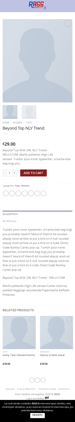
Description (10, 214)
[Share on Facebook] (12, 193)
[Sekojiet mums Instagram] (37, 380)
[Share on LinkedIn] (43, 193)
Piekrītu (37, 415)
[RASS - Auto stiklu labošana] (37, 6)
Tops (29, 122)
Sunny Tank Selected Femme (19, 355)
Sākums (10, 389)
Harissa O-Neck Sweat (52, 355)
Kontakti (63, 389)
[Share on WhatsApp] (6, 193)
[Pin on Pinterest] (31, 193)
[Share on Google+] (37, 193)
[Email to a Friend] (25, 193)
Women (17, 122)
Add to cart (33, 173)
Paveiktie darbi (47, 389)
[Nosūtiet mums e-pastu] (43, 380)
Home (6, 122)
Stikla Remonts (26, 389)
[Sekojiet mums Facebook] (32, 380)
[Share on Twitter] (18, 193)
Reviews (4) (9, 221)
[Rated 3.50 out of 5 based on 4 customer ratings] (37, 138)
